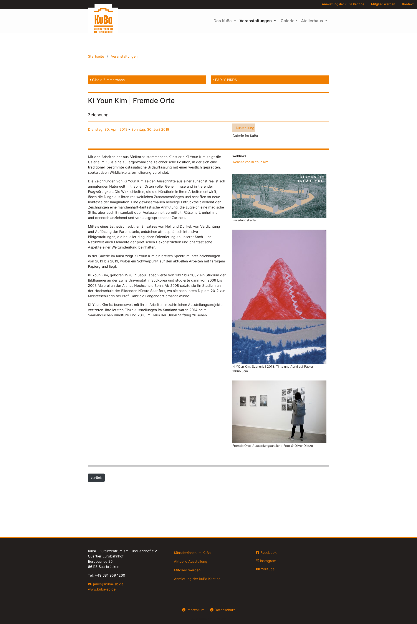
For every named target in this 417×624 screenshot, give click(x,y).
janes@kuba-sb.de (108, 584)
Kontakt (408, 4)
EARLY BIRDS (225, 80)
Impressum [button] (194, 610)
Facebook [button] (268, 552)
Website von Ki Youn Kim (250, 162)
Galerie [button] (287, 20)
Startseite (96, 56)
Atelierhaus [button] (312, 20)
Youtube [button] (267, 569)
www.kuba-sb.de (102, 589)
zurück (96, 478)
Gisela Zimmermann (108, 80)
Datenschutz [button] (224, 610)
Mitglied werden (383, 4)
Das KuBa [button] (223, 20)
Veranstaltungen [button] (256, 20)
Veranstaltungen (123, 56)
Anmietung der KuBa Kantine (343, 4)
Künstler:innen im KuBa (192, 553)
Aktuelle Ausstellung (190, 561)
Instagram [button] (267, 561)
